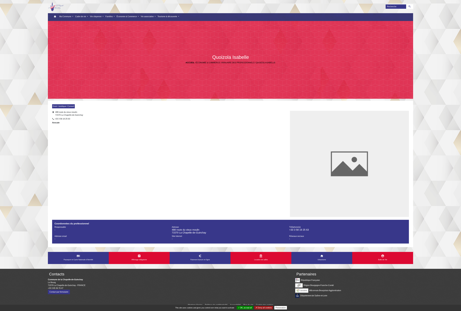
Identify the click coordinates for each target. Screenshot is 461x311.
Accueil (190, 63)
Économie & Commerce (208, 63)
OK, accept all (246, 308)
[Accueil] (56, 6)
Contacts (56, 274)
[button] (55, 17)
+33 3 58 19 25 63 (62, 119)
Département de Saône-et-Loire (313, 296)
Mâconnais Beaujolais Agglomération (325, 290)
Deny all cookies (264, 308)
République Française (310, 280)
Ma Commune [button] (65, 16)
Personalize (281, 308)
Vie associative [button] (147, 16)
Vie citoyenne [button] (96, 16)
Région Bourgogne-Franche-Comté (319, 285)
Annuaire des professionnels (238, 63)
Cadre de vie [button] (81, 16)
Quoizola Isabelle (265, 63)
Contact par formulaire (58, 292)
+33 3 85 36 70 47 (55, 288)
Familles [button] (109, 16)
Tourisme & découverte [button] (168, 16)
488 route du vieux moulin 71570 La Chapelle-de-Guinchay (69, 113)
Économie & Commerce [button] (127, 16)
